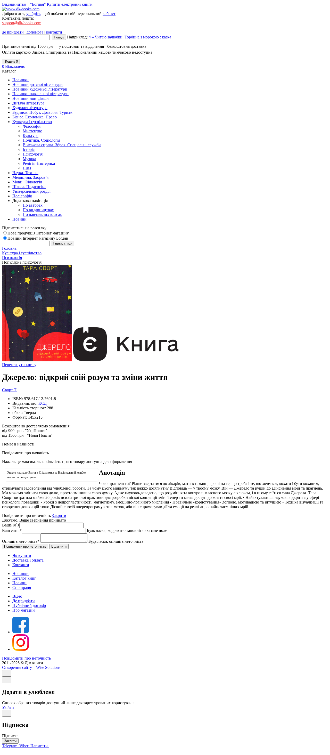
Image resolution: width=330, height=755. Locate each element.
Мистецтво (32, 131)
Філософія (31, 126)
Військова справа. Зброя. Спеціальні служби (62, 145)
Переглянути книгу (19, 364)
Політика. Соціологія (41, 140)
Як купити (21, 555)
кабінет (109, 13)
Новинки (20, 573)
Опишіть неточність (20, 541)
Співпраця (21, 587)
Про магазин (23, 610)
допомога (35, 32)
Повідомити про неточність (26, 658)
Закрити (59, 515)
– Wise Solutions (31, 667)
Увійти (8, 707)
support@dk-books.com (21, 23)
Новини (19, 583)
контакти (54, 32)
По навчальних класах (42, 214)
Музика (29, 159)
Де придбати (23, 601)
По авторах (33, 205)
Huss (27, 168)
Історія (29, 149)
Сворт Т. (9, 390)
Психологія (33, 154)
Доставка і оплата (28, 560)
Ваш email (12, 530)
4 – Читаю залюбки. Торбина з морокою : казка (130, 37)
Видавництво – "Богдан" (24, 4)
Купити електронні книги (70, 4)
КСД (42, 403)
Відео (17, 596)
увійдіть (33, 13)
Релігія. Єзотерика (39, 163)
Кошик (11, 61)
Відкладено (13, 66)
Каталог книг (24, 578)
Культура (30, 135)
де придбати (13, 32)
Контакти (20, 565)
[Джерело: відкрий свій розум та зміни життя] (37, 360)
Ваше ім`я (10, 525)
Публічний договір (29, 605)
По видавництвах (38, 210)
